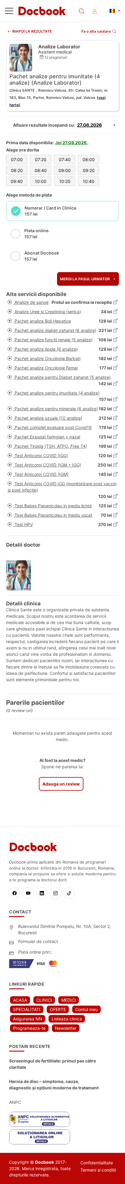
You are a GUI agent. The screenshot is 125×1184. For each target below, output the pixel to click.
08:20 (17, 170)
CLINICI (44, 1000)
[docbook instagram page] (57, 893)
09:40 (17, 181)
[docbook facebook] (16, 893)
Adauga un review (61, 783)
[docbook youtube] (29, 893)
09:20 (89, 170)
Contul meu (86, 1009)
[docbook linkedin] (43, 893)
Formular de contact (38, 941)
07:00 (17, 159)
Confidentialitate (96, 1162)
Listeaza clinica (67, 1018)
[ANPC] (39, 1119)
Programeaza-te (29, 1028)
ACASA (20, 1000)
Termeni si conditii (98, 1170)
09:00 (65, 170)
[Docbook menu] (9, 12)
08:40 (41, 170)
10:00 (40, 181)
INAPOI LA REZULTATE (31, 31)
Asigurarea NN (27, 1018)
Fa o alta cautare (96, 31)
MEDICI (68, 1000)
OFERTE (58, 1009)
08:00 (89, 159)
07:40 (65, 159)
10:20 (64, 181)
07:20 (40, 159)
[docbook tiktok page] (70, 893)
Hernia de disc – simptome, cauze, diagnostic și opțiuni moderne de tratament (54, 1084)
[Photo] (20, 575)
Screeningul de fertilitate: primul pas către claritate (52, 1064)
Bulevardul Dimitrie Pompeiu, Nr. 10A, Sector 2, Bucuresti (64, 929)
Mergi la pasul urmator (85, 279)
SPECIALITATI (26, 1009)
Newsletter (65, 1028)
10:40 (88, 181)
